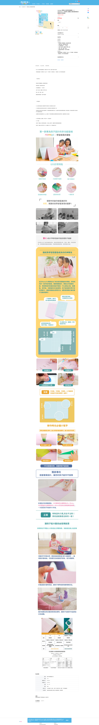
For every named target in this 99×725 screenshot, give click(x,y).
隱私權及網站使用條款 (42, 724)
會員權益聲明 (56, 724)
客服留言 (55, 723)
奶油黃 (59, 22)
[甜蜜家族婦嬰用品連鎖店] (25, 2)
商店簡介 (40, 723)
